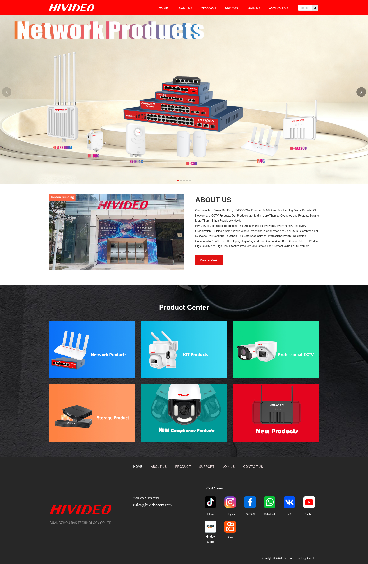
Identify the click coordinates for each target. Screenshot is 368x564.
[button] (361, 92)
